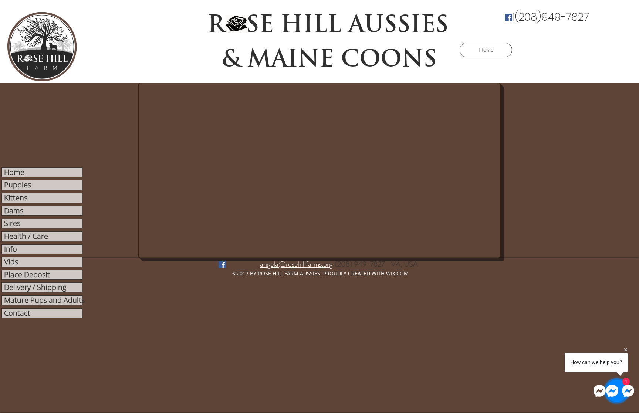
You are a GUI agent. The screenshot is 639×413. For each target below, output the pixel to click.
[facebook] (508, 17)
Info (10, 249)
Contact (17, 313)
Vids (11, 262)
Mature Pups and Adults (43, 300)
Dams (13, 211)
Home (14, 172)
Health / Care (26, 236)
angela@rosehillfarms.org (296, 264)
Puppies (17, 185)
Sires (12, 223)
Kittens (15, 198)
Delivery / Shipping (35, 287)
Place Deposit (27, 275)
